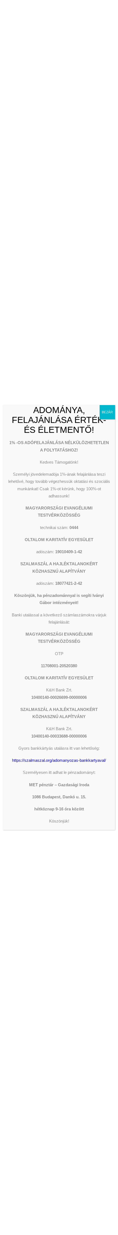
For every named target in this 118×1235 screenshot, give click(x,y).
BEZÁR (107, 412)
